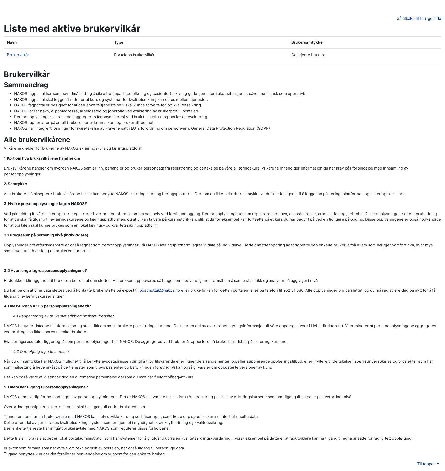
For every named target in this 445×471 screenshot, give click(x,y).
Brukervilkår (18, 54)
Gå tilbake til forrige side (419, 18)
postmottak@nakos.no (160, 290)
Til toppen (427, 463)
